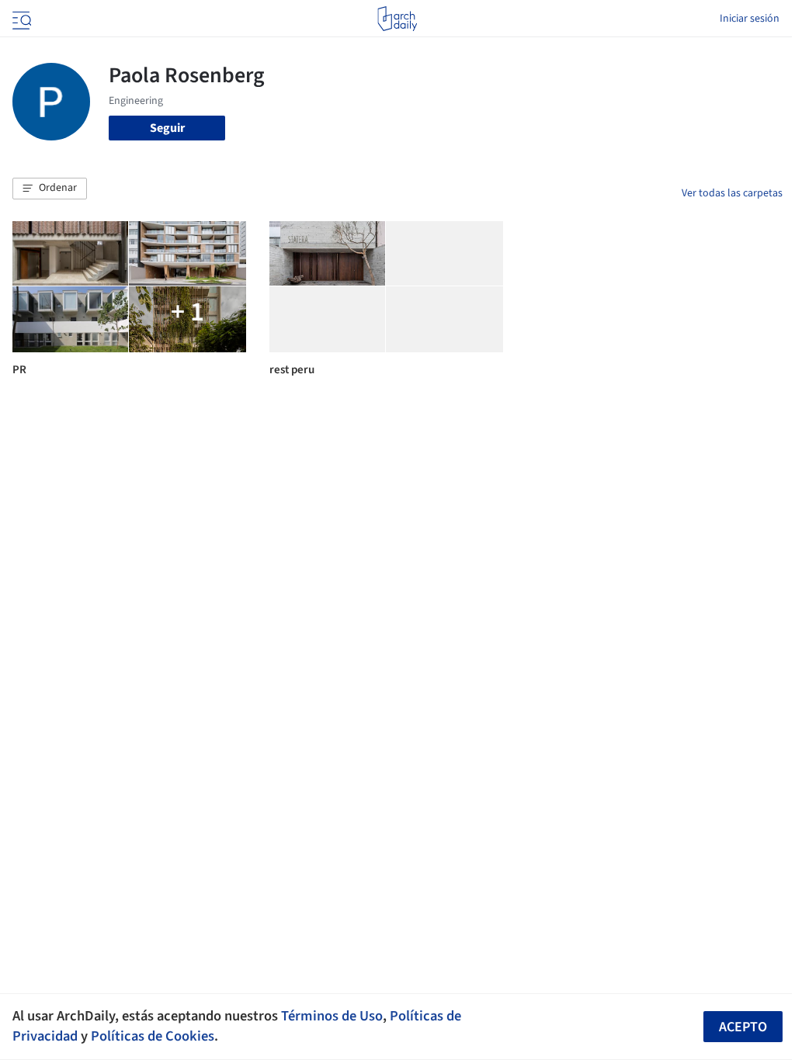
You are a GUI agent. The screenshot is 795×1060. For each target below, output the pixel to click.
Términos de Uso (332, 1016)
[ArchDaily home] (397, 18)
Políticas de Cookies (152, 1036)
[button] (49, 188)
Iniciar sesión (749, 18)
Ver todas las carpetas (732, 193)
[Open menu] (20, 18)
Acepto (743, 1027)
